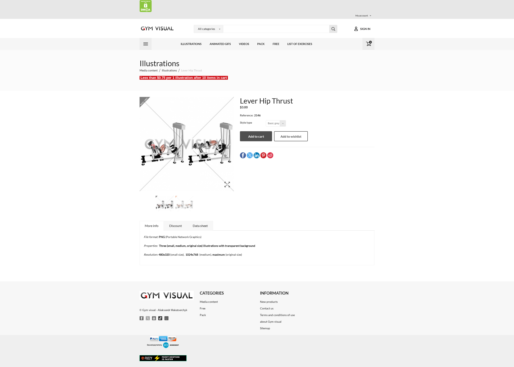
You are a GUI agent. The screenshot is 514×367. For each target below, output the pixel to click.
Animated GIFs (220, 44)
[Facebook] (142, 318)
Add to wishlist (290, 136)
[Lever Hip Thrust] (165, 205)
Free (276, 44)
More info (151, 226)
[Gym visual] (157, 28)
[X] (148, 318)
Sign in (365, 28)
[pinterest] (263, 155)
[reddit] (270, 155)
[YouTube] (154, 318)
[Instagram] (166, 318)
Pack (261, 44)
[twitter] (250, 155)
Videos (244, 44)
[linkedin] (257, 155)
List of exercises (299, 44)
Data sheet (200, 226)
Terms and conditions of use (277, 315)
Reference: (246, 115)
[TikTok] (160, 318)
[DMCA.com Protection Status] (146, 5)
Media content (209, 301)
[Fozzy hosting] (163, 358)
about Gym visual (270, 321)
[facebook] (243, 155)
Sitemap (265, 328)
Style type (246, 122)
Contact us (266, 308)
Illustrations (191, 44)
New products (269, 301)
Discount (175, 226)
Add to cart (256, 136)
